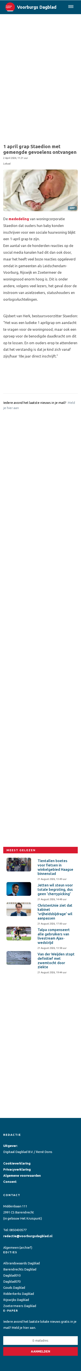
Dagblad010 (12, 1275)
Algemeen (11, 1247)
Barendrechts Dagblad (19, 1269)
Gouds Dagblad (14, 1287)
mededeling (19, 219)
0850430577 (18, 1230)
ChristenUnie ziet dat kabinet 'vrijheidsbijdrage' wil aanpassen (55, 911)
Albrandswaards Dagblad (21, 1263)
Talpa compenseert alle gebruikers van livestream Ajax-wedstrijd (54, 936)
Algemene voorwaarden (22, 1175)
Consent (10, 1181)
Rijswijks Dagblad (16, 1300)
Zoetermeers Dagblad (19, 1306)
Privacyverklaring (17, 1169)
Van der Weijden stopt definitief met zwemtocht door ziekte (56, 960)
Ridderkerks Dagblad (18, 1293)
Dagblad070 (12, 1281)
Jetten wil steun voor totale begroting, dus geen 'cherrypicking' (55, 889)
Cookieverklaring (16, 1163)
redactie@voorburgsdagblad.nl (27, 1236)
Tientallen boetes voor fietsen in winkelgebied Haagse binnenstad (55, 867)
